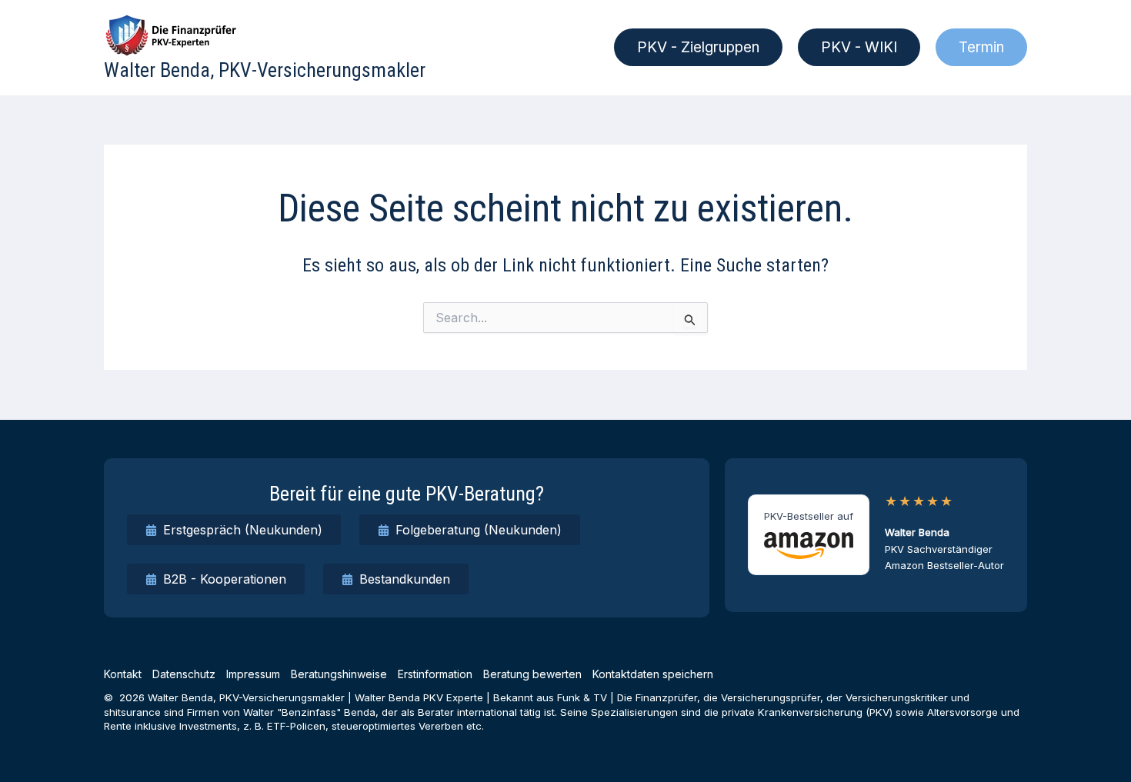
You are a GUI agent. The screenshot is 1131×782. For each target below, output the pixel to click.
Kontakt (123, 674)
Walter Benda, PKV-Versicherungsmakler (264, 70)
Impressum (253, 674)
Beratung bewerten (532, 674)
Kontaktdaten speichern (652, 674)
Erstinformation (435, 674)
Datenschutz (183, 674)
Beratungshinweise (339, 674)
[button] (698, 47)
